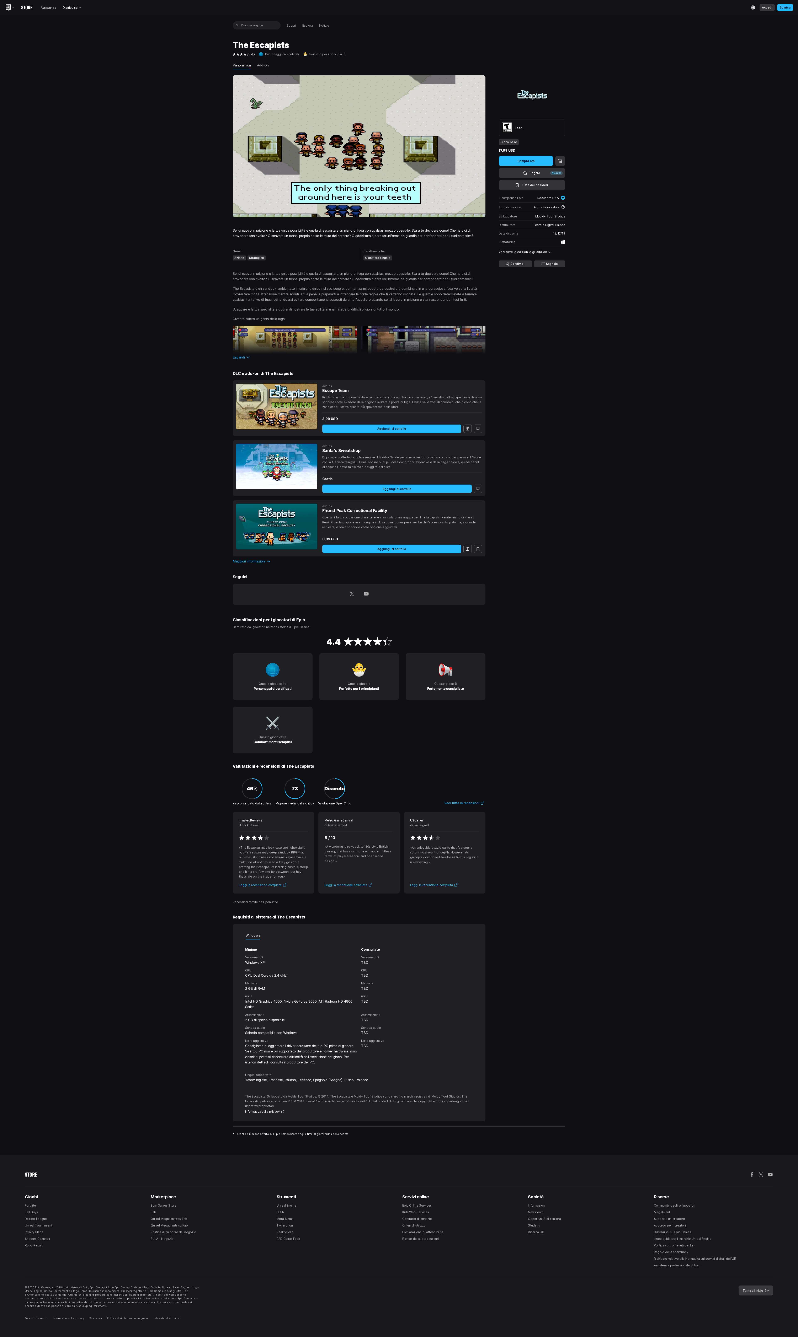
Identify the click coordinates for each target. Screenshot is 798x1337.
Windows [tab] (253, 935)
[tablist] (359, 935)
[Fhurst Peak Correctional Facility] (276, 526)
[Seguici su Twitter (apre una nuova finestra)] (352, 594)
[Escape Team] (276, 406)
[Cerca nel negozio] (237, 25)
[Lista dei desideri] (478, 429)
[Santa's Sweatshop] (276, 466)
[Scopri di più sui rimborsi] (563, 207)
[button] (359, 357)
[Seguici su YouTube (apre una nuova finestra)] (366, 594)
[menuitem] (291, 25)
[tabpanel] (359, 1002)
